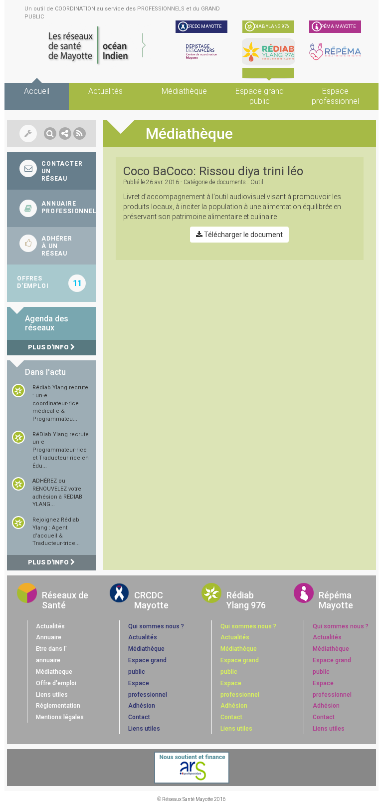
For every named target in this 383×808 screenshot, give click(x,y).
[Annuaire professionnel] (51, 208)
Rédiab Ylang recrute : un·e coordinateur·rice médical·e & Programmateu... (60, 403)
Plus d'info (49, 347)
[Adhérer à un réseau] (51, 246)
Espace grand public (259, 96)
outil (256, 182)
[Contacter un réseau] (51, 171)
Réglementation (58, 705)
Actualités (105, 91)
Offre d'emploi (56, 683)
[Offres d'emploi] (51, 283)
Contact (139, 717)
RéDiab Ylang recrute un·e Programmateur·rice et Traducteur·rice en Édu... (60, 450)
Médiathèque (184, 91)
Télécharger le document (242, 235)
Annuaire (48, 637)
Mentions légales (60, 717)
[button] (50, 133)
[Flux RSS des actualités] (79, 133)
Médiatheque (54, 671)
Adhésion (141, 705)
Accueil (36, 91)
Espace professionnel (335, 96)
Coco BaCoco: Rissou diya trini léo (213, 171)
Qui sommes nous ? (156, 626)
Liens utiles (52, 694)
